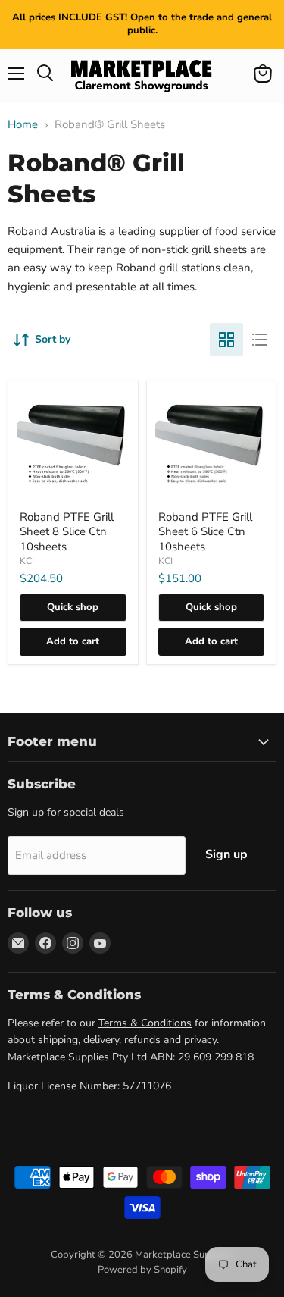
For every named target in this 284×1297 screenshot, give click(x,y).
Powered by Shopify (142, 1270)
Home (23, 124)
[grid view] (226, 339)
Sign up (226, 854)
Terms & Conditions (145, 1023)
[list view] (259, 339)
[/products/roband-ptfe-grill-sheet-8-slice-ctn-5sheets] (73, 446)
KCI (27, 561)
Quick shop (72, 607)
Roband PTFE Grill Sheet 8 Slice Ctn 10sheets (67, 531)
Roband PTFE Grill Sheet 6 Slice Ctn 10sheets (205, 531)
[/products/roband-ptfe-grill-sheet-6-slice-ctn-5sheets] (211, 446)
